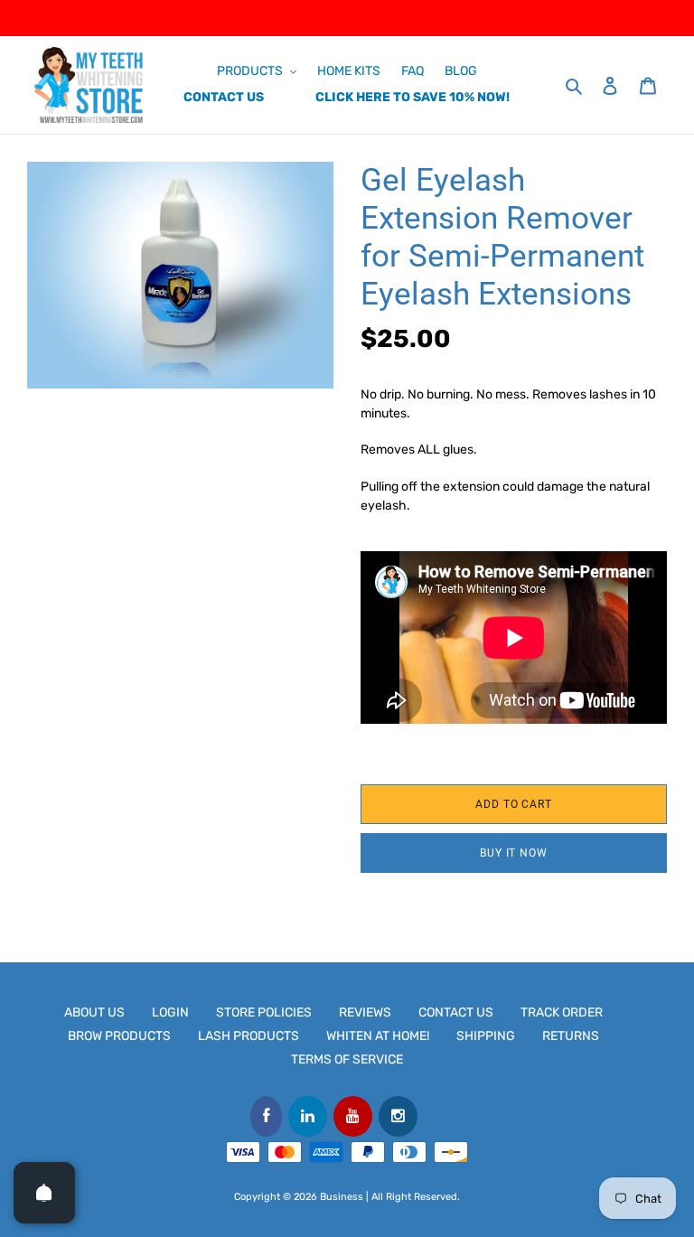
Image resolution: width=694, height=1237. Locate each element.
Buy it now (514, 853)
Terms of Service (347, 1059)
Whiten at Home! (377, 1036)
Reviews (365, 1012)
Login (170, 1012)
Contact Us (455, 1012)
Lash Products (248, 1036)
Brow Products (119, 1036)
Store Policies (264, 1012)
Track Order (561, 1012)
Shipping (485, 1036)
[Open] (44, 1192)
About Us (94, 1012)
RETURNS (570, 1036)
